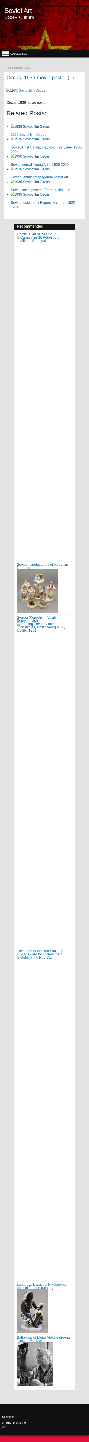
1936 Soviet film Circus (18, 67)
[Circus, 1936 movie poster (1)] (25, 90)
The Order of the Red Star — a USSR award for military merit (40, 952)
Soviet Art (18, 10)
